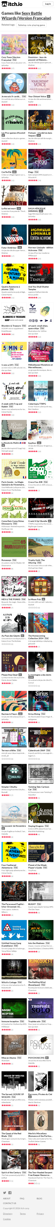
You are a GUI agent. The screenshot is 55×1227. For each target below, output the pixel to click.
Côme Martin (7, 294)
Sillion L (5, 912)
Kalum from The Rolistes (11, 490)
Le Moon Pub (34, 599)
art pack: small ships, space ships (38, 327)
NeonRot (32, 795)
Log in (48, 3)
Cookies (7, 1219)
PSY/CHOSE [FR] (36, 1057)
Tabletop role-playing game (31, 25)
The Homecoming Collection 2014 (36, 637)
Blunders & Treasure (11, 325)
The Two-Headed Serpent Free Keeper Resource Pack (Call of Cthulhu (40, 1175)
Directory (7, 1213)
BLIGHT (32, 904)
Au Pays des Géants (11, 635)
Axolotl (4, 102)
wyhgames (32, 719)
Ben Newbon (33, 409)
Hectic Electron (34, 1102)
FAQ (22, 1198)
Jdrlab (30, 448)
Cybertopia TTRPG (37, 403)
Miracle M (32, 177)
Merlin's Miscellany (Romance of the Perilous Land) (40, 1136)
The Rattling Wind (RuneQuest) (37, 983)
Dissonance (6, 565)
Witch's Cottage (9, 982)
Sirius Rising (34, 714)
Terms (23, 1213)
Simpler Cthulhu (9, 786)
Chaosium (32, 990)
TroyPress (32, 870)
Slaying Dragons (36, 826)
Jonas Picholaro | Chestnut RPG (40, 948)
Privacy (40, 1213)
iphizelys (5, 65)
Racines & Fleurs (9, 714)
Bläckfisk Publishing (36, 831)
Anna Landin (33, 294)
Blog (39, 1198)
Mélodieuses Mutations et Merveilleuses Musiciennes (40, 367)
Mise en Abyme (9, 1057)
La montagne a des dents (39, 674)
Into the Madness (36, 943)
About (6, 1198)
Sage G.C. (32, 756)
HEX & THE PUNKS (11, 599)
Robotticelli (6, 987)
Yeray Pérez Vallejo (9, 951)
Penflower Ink (7, 529)
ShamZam (5, 1060)
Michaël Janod (7, 451)
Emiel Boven (6, 331)
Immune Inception (10, 1021)
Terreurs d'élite (9, 750)
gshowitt (31, 644)
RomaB (4, 792)
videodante (6, 1102)
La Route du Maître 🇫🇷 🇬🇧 (14, 443)
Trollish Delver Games (37, 1141)
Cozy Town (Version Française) (11, 58)
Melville (5, 834)
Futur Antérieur (9, 247)
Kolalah (31, 487)
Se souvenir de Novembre (14, 826)
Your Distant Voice (37, 96)
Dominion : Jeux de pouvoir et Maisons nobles (37, 60)
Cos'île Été (6, 172)
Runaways (6, 560)
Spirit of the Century (11, 1172)
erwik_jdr (5, 756)
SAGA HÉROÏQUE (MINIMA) (37, 209)
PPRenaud (32, 255)
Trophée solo (34, 1021)
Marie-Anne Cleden (9, 680)
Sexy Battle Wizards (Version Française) (26, 16)
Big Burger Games (35, 526)
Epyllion (32, 443)
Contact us (9, 1203)
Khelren (31, 65)
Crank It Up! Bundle (37, 521)
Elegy (30, 172)
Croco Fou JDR (35, 482)
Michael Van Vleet (35, 568)
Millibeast (5, 1027)
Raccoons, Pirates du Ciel (40, 1094)
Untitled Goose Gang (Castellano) (11, 944)
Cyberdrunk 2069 (36, 750)
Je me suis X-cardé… (11, 96)
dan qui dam (33, 334)
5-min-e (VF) (7, 365)
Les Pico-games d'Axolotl (13, 133)
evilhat (4, 1178)
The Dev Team (33, 909)
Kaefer (31, 102)
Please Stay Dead (10, 674)
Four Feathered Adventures (9, 866)
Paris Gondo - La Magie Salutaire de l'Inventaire (13, 483)
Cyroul (31, 683)
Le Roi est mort (9, 208)
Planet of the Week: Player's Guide (37, 866)
